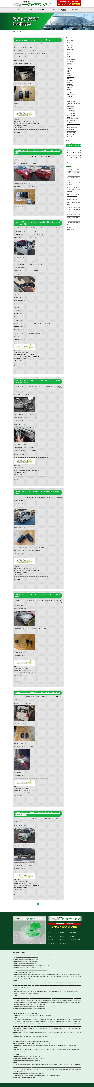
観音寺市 (19, 1058)
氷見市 (18, 1008)
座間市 (45, 1002)
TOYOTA (69, 90)
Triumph (69, 92)
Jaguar (68, 68)
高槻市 (25, 1045)
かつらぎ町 (23, 1043)
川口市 (18, 991)
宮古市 (24, 959)
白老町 (44, 954)
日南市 (33, 1077)
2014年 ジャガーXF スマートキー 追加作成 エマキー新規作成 (73, 189)
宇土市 (52, 1075)
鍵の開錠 (62, 936)
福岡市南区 (19, 1064)
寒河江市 (22, 963)
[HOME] (18, 10)
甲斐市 (21, 1013)
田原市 (16, 1028)
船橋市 (18, 974)
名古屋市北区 (25, 1023)
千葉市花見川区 (37, 974)
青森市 (26, 957)
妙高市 (34, 1006)
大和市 (38, 1002)
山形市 (31, 963)
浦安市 (40, 976)
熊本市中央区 (29, 1075)
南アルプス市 (29, 1013)
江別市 (18, 954)
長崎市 (37, 1073)
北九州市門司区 (75, 1064)
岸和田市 (62, 1045)
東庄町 (27, 978)
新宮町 (15, 1071)
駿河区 (62, 1032)
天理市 (29, 1039)
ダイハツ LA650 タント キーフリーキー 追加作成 (32, 40)
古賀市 (76, 1067)
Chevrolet (69, 45)
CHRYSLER (69, 47)
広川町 (22, 1071)
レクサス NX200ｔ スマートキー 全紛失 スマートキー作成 (73, 209)
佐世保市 (19, 1073)
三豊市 (22, 1058)
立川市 (74, 985)
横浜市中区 (19, 1000)
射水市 (30, 1008)
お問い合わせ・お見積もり (76, 939)
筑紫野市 (47, 1067)
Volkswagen (70, 94)
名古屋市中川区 (48, 1019)
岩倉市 (58, 1028)
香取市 (22, 978)
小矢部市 (34, 1008)
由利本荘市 (34, 961)
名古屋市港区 (57, 1021)
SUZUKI (69, 89)
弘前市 (29, 957)
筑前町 (74, 1069)
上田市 (30, 1015)
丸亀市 (29, 1058)
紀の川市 (27, 1043)
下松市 (39, 1056)
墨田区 (26, 982)
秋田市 (24, 961)
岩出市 (31, 1043)
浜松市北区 (25, 1032)
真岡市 (36, 970)
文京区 (38, 982)
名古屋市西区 (74, 1019)
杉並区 (77, 982)
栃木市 (42, 970)
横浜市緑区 (36, 1000)
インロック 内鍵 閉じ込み (73, 103)
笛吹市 (33, 1013)
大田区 (74, 982)
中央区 (54, 982)
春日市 (43, 1067)
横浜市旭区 (21, 998)
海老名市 (42, 1002)
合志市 (46, 1075)
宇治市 (34, 1041)
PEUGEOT (69, 84)
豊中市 (38, 1045)
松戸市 (69, 974)
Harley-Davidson (71, 59)
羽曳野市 (52, 1045)
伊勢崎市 (28, 972)
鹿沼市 (30, 970)
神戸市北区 (21, 1049)
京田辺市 (44, 1041)
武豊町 (32, 1028)
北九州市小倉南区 (61, 1064)
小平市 (48, 985)
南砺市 (40, 1008)
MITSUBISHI (70, 80)
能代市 (21, 961)
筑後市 (23, 1069)
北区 (35, 982)
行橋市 (67, 1067)
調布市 (19, 985)
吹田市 (32, 1045)
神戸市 (17, 1049)
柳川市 (60, 1067)
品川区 (71, 982)
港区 (57, 982)
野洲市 (30, 1036)
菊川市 (78, 1032)
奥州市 (33, 959)
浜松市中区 (45, 1032)
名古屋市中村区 (31, 1021)
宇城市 (55, 1075)
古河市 (24, 967)
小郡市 (73, 1067)
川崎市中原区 (59, 1000)
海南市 (42, 1043)
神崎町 (19, 978)
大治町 (22, 1030)
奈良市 (18, 1039)
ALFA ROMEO (70, 40)
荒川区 (20, 982)
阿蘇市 (43, 1075)
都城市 (30, 1077)
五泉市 (27, 1006)
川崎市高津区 (65, 1000)
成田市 (68, 976)
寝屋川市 (22, 1045)
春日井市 (41, 1028)
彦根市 (21, 1036)
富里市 (31, 976)
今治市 (27, 1060)
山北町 (32, 1004)
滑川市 (24, 1008)
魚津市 (27, 1008)
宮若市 (43, 1069)
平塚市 (51, 1002)
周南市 (36, 1056)
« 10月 (68, 162)
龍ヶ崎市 (37, 967)
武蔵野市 (25, 985)
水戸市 (21, 967)
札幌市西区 (54, 954)
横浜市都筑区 (76, 998)
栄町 (65, 976)
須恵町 (77, 1069)
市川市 (21, 974)
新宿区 (47, 982)
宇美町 (59, 1069)
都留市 (42, 1013)
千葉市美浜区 (49, 974)
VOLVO (69, 96)
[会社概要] (52, 10)
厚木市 (35, 1002)
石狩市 (21, 954)
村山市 (18, 963)
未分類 (68, 122)
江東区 (33, 982)
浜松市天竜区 (19, 1032)
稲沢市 (51, 1028)
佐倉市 (28, 974)
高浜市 (47, 1026)
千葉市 (16, 976)
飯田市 (49, 1015)
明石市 (25, 1051)
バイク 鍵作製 (70, 115)
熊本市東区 (34, 1075)
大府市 (69, 1026)
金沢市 (21, 1011)
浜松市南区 (50, 1032)
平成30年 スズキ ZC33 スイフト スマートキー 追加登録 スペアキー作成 (74, 216)
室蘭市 (50, 954)
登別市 (47, 954)
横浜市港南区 (48, 998)
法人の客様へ (63, 943)
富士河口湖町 (37, 1013)
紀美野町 (38, 1043)
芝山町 (71, 976)
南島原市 (41, 1073)
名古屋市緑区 (19, 1023)
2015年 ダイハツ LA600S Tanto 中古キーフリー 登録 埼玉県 (37, 693)
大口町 (72, 1028)
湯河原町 (44, 1004)
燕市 (40, 1006)
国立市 (55, 985)
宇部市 (30, 1056)
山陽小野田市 (25, 1056)
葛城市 (43, 1039)
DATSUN (69, 50)
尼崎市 (18, 1051)
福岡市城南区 (47, 1064)
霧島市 (22, 1080)
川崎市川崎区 (49, 1000)
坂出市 (32, 1058)
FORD (68, 56)
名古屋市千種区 (18, 1021)
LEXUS (68, 71)
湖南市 (43, 1036)
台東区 (23, 982)
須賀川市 (40, 965)
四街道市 (32, 974)
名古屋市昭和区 (35, 1019)
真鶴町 (41, 1004)
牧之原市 (74, 1032)
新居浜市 (34, 1060)
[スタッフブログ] (75, 10)
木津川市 (48, 1041)
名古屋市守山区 (69, 1021)
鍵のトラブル (59, 228)
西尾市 (29, 1026)
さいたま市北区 (54, 991)
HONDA (69, 61)
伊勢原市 (65, 1002)
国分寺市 (52, 985)
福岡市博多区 (25, 1064)
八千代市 (37, 976)
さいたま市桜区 (29, 993)
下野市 (45, 970)
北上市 (30, 959)
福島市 (21, 965)
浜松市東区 (35, 1032)
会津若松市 (33, 965)
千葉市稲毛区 (43, 974)
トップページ (17, 132)
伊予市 (18, 1060)
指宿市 (41, 1080)
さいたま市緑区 (75, 991)
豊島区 (44, 982)
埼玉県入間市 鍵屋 (52, 600)
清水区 (57, 1032)
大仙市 (27, 961)
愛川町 (79, 1002)
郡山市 (37, 965)
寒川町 (14, 1004)
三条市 (37, 1006)
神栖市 (40, 967)
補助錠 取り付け (71, 127)
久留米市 (33, 1067)
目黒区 (68, 982)
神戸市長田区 (42, 1049)
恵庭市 (31, 954)
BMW (68, 42)
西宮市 (77, 1049)
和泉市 (65, 1045)
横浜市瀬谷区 (65, 998)
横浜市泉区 (37, 998)
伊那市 (46, 1015)
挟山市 (27, 991)
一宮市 (38, 1028)
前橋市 (21, 972)
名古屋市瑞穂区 (61, 1023)
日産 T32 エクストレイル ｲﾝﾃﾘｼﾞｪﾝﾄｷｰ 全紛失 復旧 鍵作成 (73, 182)
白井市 (54, 976)
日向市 (21, 1077)
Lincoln (68, 73)
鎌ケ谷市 (50, 976)
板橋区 (41, 982)
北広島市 (25, 954)
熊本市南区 (39, 1075)
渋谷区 (65, 982)
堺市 (59, 1045)
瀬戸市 (63, 1026)
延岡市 (18, 1077)
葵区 (59, 1032)
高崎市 (18, 972)
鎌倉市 (22, 1002)
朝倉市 (14, 1069)
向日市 (27, 1041)
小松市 (24, 1011)
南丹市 (21, 1041)
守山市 (27, 1036)
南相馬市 (25, 965)
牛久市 (30, 967)
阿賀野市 (43, 1006)
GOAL (68, 57)
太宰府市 (64, 1067)
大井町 (26, 1004)
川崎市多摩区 (76, 1000)
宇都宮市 (19, 970)
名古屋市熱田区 (61, 1019)
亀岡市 (24, 1041)
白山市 (30, 1011)
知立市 (19, 1026)
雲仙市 (31, 1073)
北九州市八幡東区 (21, 1067)
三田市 (68, 1049)
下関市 (21, 1056)
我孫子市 (59, 976)
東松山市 (14, 991)
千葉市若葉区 (54, 974)
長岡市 (18, 1006)
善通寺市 (26, 1058)
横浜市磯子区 (32, 998)
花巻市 (27, 959)
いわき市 (47, 965)
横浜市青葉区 (26, 998)
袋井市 (16, 1034)
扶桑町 (75, 1028)
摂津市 (68, 1045)
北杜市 (18, 1013)
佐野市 (33, 970)
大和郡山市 (25, 1039)
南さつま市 (33, 1080)
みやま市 (32, 1069)
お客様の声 (69, 106)
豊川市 (35, 1026)
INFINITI (69, 64)
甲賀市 (46, 1036)
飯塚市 (36, 1067)
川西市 (71, 1049)
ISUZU (68, 66)
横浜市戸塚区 (70, 998)
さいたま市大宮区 (61, 991)
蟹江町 (25, 1030)
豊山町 (69, 1028)
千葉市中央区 (60, 974)
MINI (68, 78)
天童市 (28, 963)
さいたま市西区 (69, 991)
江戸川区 (29, 982)
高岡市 (21, 1008)
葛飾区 (17, 982)
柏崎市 (24, 1006)
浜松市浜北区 (30, 1032)
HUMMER (69, 63)
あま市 (19, 1030)
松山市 (24, 1060)
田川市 (20, 1069)
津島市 (78, 1028)
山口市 (18, 1056)
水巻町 (71, 1069)
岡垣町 (65, 1069)
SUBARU (69, 87)
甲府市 (24, 1013)
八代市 (58, 1075)
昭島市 (17, 987)
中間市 (26, 1069)
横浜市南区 (40, 1000)
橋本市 (19, 1043)
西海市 (22, 1073)
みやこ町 (18, 1071)
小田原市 (69, 1002)
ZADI (68, 99)
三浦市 (28, 1002)
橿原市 (46, 1039)
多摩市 (64, 985)
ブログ (68, 117)
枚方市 (18, 1045)
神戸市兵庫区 (36, 1049)
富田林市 (56, 1045)
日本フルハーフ (70, 120)
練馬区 (59, 982)
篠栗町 (68, 1069)
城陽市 (40, 1041)
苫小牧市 (38, 954)
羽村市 (20, 987)
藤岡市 (31, 972)
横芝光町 (77, 976)
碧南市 (50, 1026)
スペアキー (53, 44)
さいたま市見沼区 (47, 991)
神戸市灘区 (25, 1049)
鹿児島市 (29, 1080)
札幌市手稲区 (59, 954)
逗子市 (25, 1002)
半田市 (75, 1026)
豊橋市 (38, 1026)
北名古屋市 (65, 1028)
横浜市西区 (23, 1000)
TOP (50, 932)
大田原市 (23, 970)
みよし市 (25, 1026)
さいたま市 (34, 991)
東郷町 (19, 1028)
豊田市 (53, 1026)
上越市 (21, 1006)
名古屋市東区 (49, 1023)
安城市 (22, 1026)
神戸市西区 (59, 1049)
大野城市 (57, 1067)
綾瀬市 (48, 1002)
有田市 (45, 1043)
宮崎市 (27, 1077)
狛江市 (16, 985)
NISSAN (69, 82)
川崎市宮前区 (71, 1000)
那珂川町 (49, 1069)
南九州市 (37, 1080)
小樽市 (28, 954)
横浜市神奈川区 (16, 998)
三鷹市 (22, 985)
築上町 (25, 1071)
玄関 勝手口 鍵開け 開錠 (73, 124)
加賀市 (27, 1011)
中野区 (62, 982)
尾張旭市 (54, 1028)
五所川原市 (22, 957)
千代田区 (51, 982)
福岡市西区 (36, 1064)
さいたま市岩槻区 (40, 991)
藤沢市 (54, 1002)
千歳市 (34, 954)
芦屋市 (15, 1051)
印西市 (63, 976)
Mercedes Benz (70, 77)
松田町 (29, 1004)
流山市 (72, 974)
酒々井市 (27, 976)
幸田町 (22, 1028)
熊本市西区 (24, 1075)
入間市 (27, 933)
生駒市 (21, 1039)
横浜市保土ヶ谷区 (29, 1000)
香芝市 (32, 1039)
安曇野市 (34, 1015)
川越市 (35, 926)
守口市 (71, 1045)
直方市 (79, 1067)
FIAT (68, 54)
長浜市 (18, 1036)
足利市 (39, 970)
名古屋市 (14, 1019)
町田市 (67, 985)
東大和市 (71, 985)
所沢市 (34, 934)
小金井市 (41, 985)
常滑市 (78, 1026)
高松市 (35, 1058)
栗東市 (40, 1036)
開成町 (35, 1004)
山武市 (74, 976)
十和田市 (33, 957)
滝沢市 (18, 959)
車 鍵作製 (57, 386)
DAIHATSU (47, 44)
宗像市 (53, 1067)
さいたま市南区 (35, 993)
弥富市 (16, 1030)
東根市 (25, 963)
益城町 (49, 1075)
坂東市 (27, 967)
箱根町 (38, 1004)
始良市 (19, 1080)
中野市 (18, 1015)
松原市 (48, 1045)
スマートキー (59, 44)
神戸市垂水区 (53, 1049)
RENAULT (69, 85)
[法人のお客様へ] (41, 10)
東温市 (21, 1060)
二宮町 (20, 1004)
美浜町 (35, 1028)
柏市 (56, 976)
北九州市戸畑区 (28, 1067)
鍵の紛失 (62, 939)
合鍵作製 (51, 936)
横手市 (30, 961)
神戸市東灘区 (64, 1049)
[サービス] (30, 10)
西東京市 (29, 985)
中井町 (23, 1004)
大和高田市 (36, 1039)
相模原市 (32, 1002)
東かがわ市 (43, 1058)
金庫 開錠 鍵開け (71, 131)
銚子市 (30, 978)
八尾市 (45, 1045)
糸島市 (50, 1067)
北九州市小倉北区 (68, 1064)
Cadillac (69, 44)
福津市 (17, 1069)
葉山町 (76, 1002)
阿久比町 (28, 1028)
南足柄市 (73, 1002)
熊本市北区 (19, 1075)
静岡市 (54, 1032)
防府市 (33, 1056)
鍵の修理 (62, 932)
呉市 (18, 1054)
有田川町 (48, 1043)
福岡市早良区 (30, 1064)
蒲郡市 (32, 1026)
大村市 (25, 1073)
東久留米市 (37, 985)
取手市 (33, 967)
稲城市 (61, 985)
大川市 (36, 1069)
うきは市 (39, 1069)
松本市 (40, 1015)
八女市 (70, 1067)
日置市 (25, 1080)
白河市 (44, 965)
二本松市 (29, 965)
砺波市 (37, 1008)
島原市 (34, 1073)
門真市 (74, 1045)
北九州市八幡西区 (53, 1064)
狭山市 (31, 930)
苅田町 (62, 1069)
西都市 (24, 1077)
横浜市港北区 (54, 998)
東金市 (78, 974)
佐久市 (37, 1015)
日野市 (77, 985)
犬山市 (45, 1028)
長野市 (21, 1015)
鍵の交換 (51, 939)
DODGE (69, 52)
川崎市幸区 (54, 1000)
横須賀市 (19, 1002)
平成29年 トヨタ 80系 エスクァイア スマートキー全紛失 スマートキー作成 (73, 171)
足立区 (14, 982)
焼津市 (71, 1032)
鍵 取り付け (70, 132)
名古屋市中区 (23, 1019)
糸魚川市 (31, 1006)
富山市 (43, 1008)
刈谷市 (41, 1026)
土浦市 (18, 967)
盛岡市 (21, 959)
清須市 (61, 1028)
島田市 (68, 1032)
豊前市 (46, 1069)
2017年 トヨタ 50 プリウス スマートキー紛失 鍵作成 (73, 222)
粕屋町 (56, 1069)
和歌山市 (34, 1043)
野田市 (75, 974)
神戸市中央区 (31, 1049)
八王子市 (26, 987)
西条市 (30, 1060)
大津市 (24, 1036)
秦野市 (61, 1002)
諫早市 (28, 1073)
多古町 (16, 978)
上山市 (34, 963)
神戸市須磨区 (48, 1049)
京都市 (18, 1041)
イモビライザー (39, 228)
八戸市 (36, 957)
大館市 (18, 961)
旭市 (25, 978)
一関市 (36, 959)
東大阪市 (42, 1045)
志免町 (53, 1069)
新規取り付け (52, 943)
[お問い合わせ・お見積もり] (64, 10)
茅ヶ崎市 (58, 1002)
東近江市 (34, 1036)
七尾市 (18, 1011)
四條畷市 (29, 1045)
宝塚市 (74, 1049)
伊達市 (41, 954)
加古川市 (21, 1051)
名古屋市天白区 (37, 1023)
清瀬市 (33, 985)
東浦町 (25, 1028)
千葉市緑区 (65, 974)
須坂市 (24, 1015)
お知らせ (69, 108)
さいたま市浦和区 (21, 993)
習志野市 (25, 974)
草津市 (37, 1036)
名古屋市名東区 (44, 1021)
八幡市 (37, 1041)
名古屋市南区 (74, 1023)
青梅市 (30, 987)
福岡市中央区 (41, 1064)
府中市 (58, 985)
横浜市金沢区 (43, 998)
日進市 (56, 1026)
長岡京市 (31, 1041)
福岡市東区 (15, 1064)
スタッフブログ (73, 932)
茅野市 (43, 1015)
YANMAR (69, 97)
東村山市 (45, 985)
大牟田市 (40, 1067)
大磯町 (17, 1004)
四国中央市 (38, 1060)
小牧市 (48, 1028)
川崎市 (44, 1000)
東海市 (66, 1026)
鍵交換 (68, 136)
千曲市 (27, 1015)
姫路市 (14, 1049)
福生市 (23, 987)
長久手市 (60, 1026)
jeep (68, 70)
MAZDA (69, 75)
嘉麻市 (29, 1069)
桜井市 (40, 1039)
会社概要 (72, 936)
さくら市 (26, 970)
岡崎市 (16, 1026)
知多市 (72, 1026)
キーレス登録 (46, 228)
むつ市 (18, 957)
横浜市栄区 (59, 998)
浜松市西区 (40, 1032)
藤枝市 (65, 1032)
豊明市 (44, 1026)
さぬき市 (39, 1058)
